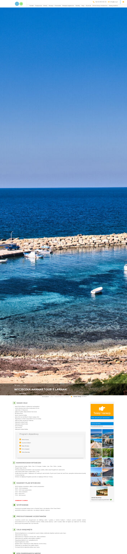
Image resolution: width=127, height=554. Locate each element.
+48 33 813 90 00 (100, 2)
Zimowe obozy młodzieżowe (99, 5)
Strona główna (45, 396)
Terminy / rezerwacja (102, 413)
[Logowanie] (123, 2)
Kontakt (31, 5)
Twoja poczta (38, 5)
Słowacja (51, 5)
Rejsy (83, 5)
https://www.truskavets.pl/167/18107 (100, 499)
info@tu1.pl (114, 2)
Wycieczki (88, 5)
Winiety (45, 5)
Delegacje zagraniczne (68, 5)
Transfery (77, 5)
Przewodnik (58, 5)
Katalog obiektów (113, 5)
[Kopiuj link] (110, 499)
